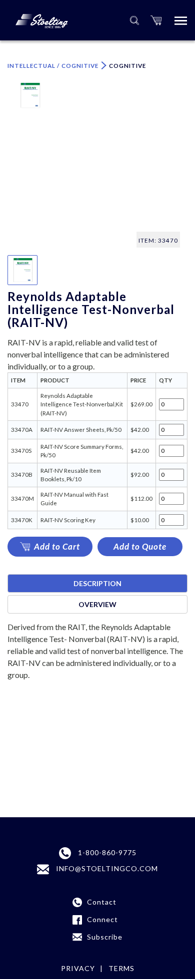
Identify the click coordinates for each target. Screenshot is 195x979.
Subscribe (104, 937)
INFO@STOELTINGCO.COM (106, 868)
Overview (97, 604)
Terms (121, 968)
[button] (156, 20)
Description (98, 583)
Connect (102, 919)
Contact (101, 902)
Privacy (78, 968)
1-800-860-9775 (106, 852)
